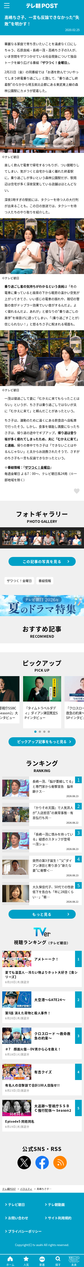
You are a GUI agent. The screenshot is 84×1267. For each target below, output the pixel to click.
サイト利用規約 (59, 1217)
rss (60, 1162)
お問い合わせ (18, 1217)
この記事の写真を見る (42, 561)
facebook (42, 1162)
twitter (24, 1162)
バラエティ (26, 1189)
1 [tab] (35, 732)
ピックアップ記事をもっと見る (42, 741)
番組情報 (45, 580)
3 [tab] (44, 732)
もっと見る (42, 914)
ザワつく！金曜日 (37, 467)
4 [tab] (49, 732)
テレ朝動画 (56, 1204)
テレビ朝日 (16, 1204)
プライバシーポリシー (25, 1231)
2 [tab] (40, 732)
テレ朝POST (42, 5)
